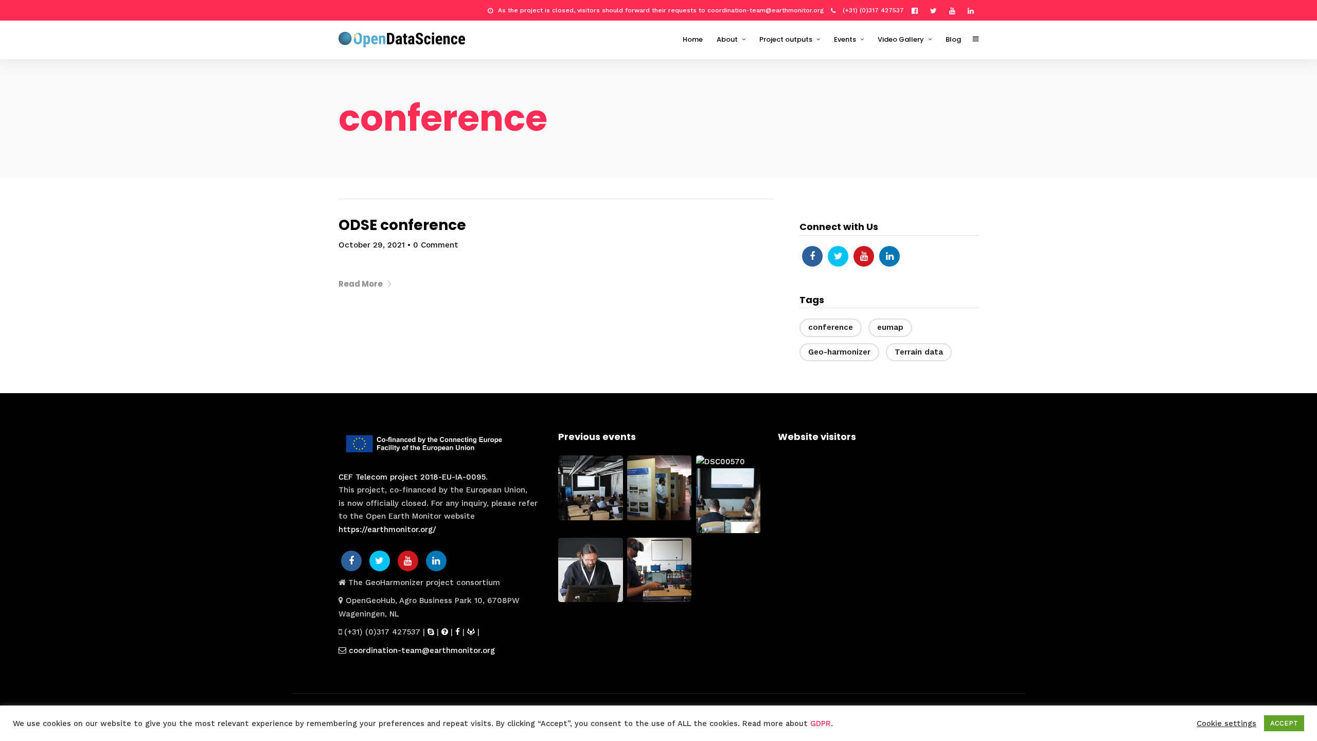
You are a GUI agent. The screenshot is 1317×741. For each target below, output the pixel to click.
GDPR (820, 723)
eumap (890, 327)
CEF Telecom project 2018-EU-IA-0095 (412, 477)
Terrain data (919, 352)
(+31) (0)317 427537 (872, 10)
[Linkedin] (973, 10)
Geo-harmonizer (839, 352)
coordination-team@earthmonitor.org (420, 650)
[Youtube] (954, 10)
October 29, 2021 (372, 245)
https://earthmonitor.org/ (387, 529)
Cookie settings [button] (1226, 723)
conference (830, 327)
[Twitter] (838, 256)
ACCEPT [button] (1284, 723)
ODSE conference (402, 225)
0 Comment (435, 245)
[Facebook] (812, 256)
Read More (361, 283)
